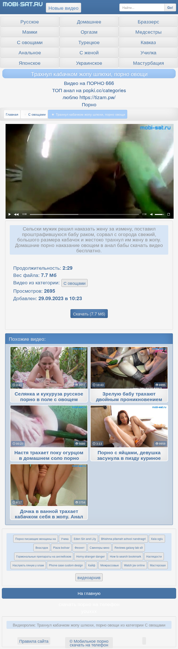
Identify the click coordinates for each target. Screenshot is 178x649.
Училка (148, 52)
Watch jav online (134, 565)
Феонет (80, 547)
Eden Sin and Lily (85, 539)
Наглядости (154, 556)
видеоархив (89, 577)
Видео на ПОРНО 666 (89, 82)
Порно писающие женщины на (35, 539)
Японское (30, 62)
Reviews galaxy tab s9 (128, 547)
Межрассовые (109, 565)
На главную (89, 593)
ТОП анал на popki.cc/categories (89, 90)
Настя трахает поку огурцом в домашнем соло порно (48, 455)
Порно (89, 104)
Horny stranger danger (90, 556)
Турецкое (89, 42)
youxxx (89, 610)
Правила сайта (33, 641)
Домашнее (89, 21)
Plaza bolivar (61, 547)
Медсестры (148, 31)
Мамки (29, 31)
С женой (89, 52)
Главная (12, 114)
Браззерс (148, 21)
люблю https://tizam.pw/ (89, 97)
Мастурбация (148, 62)
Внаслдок (41, 547)
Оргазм (89, 31)
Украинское (89, 62)
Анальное (30, 52)
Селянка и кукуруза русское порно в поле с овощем (49, 396)
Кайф (91, 565)
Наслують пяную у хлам (28, 565)
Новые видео (63, 7)
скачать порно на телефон (89, 603)
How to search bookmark (125, 556)
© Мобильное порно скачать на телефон (89, 643)
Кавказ (148, 42)
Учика (65, 539)
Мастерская (158, 565)
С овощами (30, 42)
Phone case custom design (66, 565)
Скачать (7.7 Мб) (89, 314)
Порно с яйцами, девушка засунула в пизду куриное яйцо (129, 458)
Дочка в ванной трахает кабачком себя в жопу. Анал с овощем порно (49, 517)
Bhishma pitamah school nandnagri (123, 539)
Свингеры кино (99, 547)
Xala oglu (157, 539)
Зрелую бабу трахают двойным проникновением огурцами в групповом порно (129, 399)
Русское (29, 21)
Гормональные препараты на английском (43, 556)
